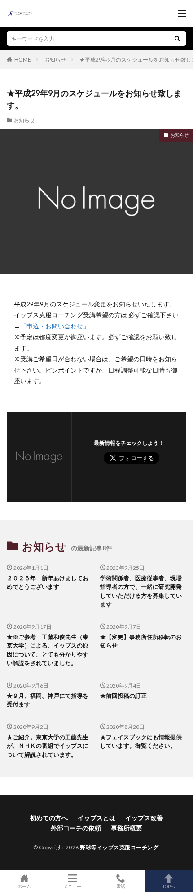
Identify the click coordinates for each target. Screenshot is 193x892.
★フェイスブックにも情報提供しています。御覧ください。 (141, 741)
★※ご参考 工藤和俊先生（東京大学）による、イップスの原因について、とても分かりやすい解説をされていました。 (47, 650)
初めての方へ (49, 817)
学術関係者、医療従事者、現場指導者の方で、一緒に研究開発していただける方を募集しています (141, 591)
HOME (22, 59)
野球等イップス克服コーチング (119, 847)
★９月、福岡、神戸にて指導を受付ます (47, 700)
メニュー (72, 885)
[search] (177, 38)
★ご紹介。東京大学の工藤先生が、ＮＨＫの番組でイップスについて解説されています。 (47, 745)
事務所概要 (126, 828)
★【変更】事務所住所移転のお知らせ (141, 641)
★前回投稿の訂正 (123, 695)
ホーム (24, 885)
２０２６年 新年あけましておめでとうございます (47, 582)
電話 (120, 885)
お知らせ (55, 59)
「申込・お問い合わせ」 (54, 326)
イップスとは (96, 817)
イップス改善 (144, 817)
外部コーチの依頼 (76, 828)
